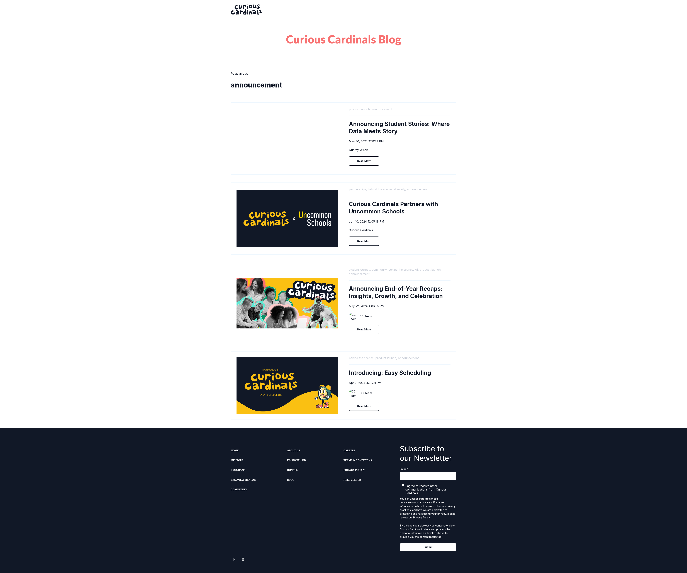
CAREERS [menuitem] (349, 450)
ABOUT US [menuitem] (293, 450)
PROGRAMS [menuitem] (238, 470)
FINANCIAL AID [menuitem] (296, 460)
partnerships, (358, 189)
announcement (382, 109)
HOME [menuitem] (235, 450)
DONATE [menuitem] (292, 470)
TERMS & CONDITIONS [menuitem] (358, 460)
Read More (364, 160)
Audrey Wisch (358, 150)
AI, (417, 269)
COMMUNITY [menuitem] (239, 489)
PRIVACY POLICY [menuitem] (354, 470)
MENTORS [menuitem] (237, 460)
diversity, (400, 189)
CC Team (366, 316)
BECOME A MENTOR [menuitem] (243, 480)
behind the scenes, (380, 189)
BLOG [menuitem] (290, 480)
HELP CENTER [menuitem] (352, 480)
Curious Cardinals (361, 230)
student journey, (360, 269)
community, (380, 269)
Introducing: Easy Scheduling (390, 372)
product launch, (360, 109)
